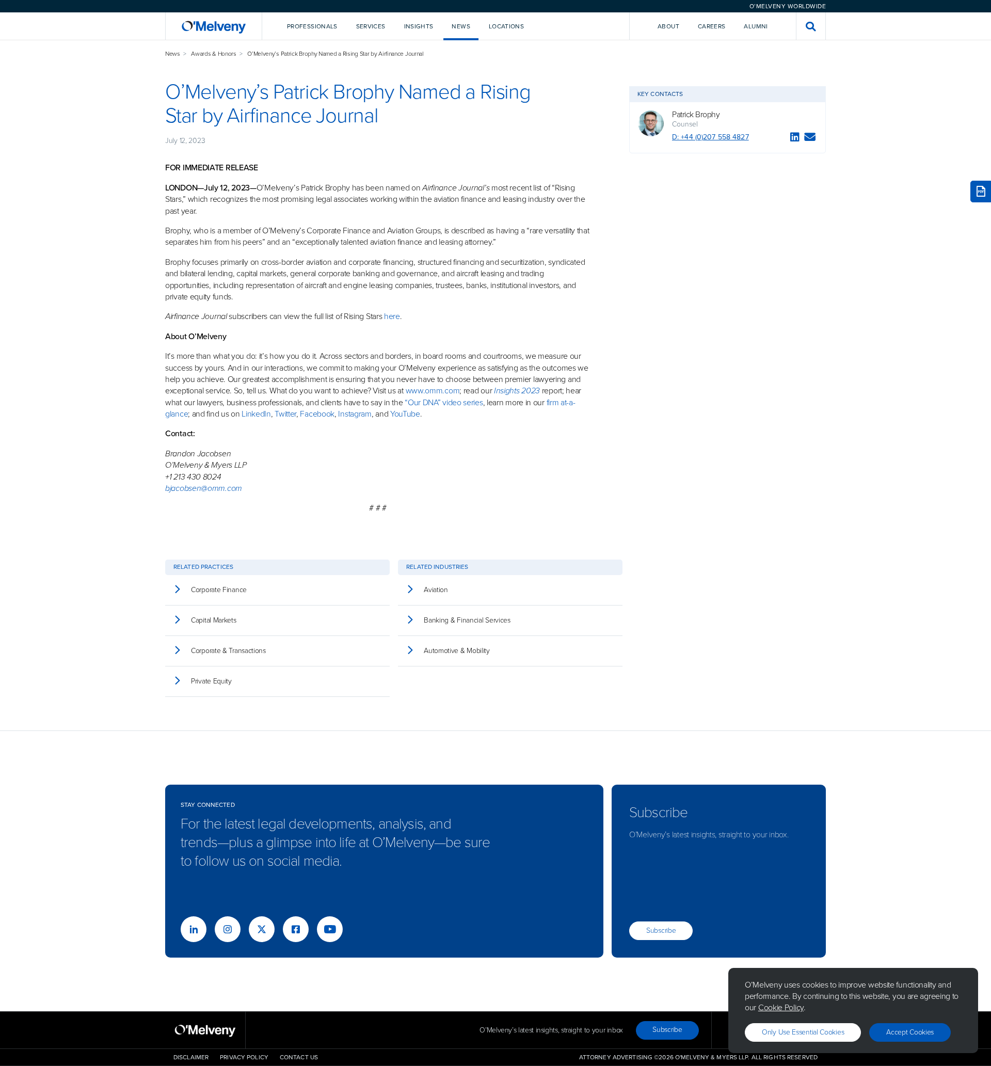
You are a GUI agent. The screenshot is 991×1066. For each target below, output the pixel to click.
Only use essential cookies (803, 1032)
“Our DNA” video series (444, 402)
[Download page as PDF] (980, 191)
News (172, 53)
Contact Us (299, 1057)
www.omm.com (433, 390)
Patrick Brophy (696, 114)
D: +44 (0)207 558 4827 (710, 137)
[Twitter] (262, 929)
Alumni (756, 26)
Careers (712, 26)
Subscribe (661, 930)
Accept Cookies (910, 1032)
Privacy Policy (244, 1057)
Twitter (284, 414)
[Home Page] (214, 26)
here (392, 316)
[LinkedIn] (795, 139)
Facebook (317, 414)
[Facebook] (296, 929)
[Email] (810, 139)
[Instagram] (228, 929)
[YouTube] (330, 929)
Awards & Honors (213, 53)
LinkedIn (256, 414)
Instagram (354, 414)
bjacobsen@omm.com (203, 488)
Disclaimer (191, 1057)
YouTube (405, 414)
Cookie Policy (781, 1007)
